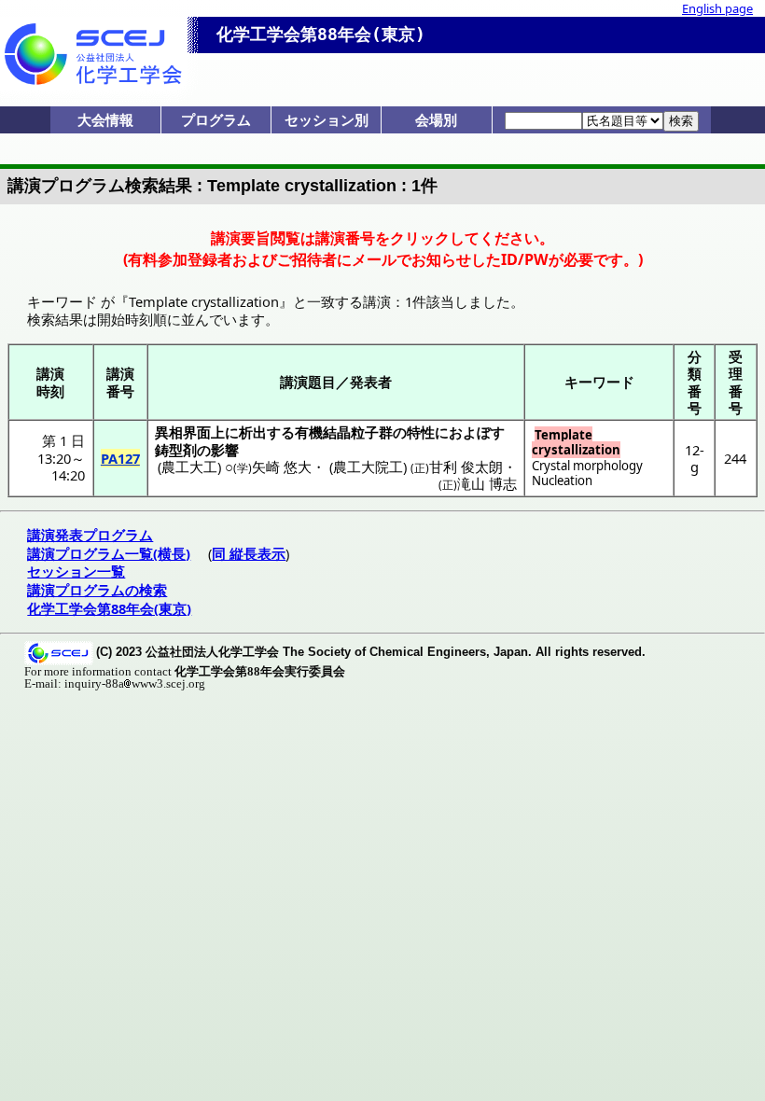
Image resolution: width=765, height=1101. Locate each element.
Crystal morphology (587, 465)
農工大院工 (368, 466)
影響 (225, 449)
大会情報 (105, 119)
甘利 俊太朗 (466, 466)
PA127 (120, 458)
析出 (253, 432)
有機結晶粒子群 (344, 432)
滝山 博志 (487, 483)
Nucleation (562, 480)
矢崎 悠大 (282, 466)
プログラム (216, 119)
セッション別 (327, 119)
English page (717, 8)
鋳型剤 (176, 449)
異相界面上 (190, 432)
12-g (694, 458)
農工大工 (189, 466)
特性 (421, 432)
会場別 (436, 119)
